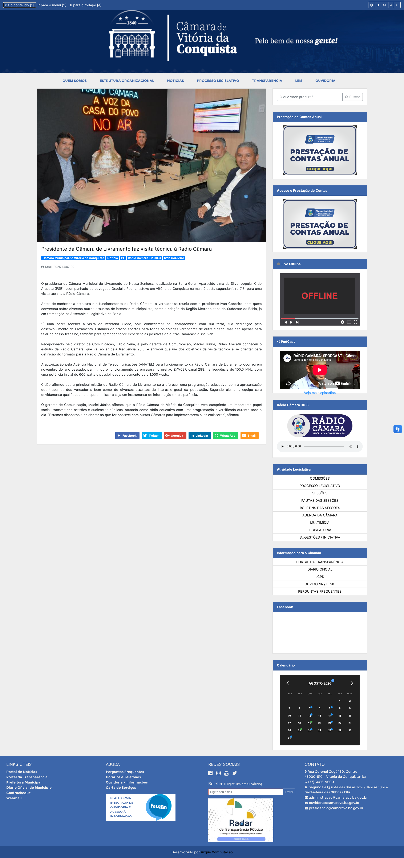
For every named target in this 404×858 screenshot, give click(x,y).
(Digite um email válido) (243, 784)
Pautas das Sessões (319, 500)
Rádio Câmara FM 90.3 (144, 258)
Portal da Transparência (320, 562)
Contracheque (18, 793)
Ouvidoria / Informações (127, 782)
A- (397, 5)
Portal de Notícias (21, 772)
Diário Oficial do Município (29, 788)
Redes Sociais (224, 764)
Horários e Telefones (123, 777)
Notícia (112, 258)
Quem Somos (74, 81)
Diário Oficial (319, 569)
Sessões (319, 493)
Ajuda (113, 764)
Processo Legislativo (218, 81)
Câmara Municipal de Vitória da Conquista (73, 258)
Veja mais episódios (320, 393)
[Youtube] (227, 773)
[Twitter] (234, 773)
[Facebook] (211, 773)
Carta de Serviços (121, 788)
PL (123, 258)
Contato (315, 764)
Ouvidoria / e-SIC (319, 584)
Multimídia (320, 522)
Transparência (267, 81)
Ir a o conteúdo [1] (19, 5)
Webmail (14, 798)
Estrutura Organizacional (127, 81)
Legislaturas (319, 530)
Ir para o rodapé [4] (86, 5)
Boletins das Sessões (320, 508)
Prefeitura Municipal (23, 782)
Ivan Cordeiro (174, 258)
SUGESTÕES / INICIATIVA (320, 537)
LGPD (319, 577)
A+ (385, 5)
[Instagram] (219, 773)
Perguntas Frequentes (320, 591)
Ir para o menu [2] (53, 5)
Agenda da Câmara (320, 515)
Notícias (175, 81)
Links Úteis (19, 764)
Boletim (215, 783)
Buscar (354, 97)
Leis (298, 81)
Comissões (320, 478)
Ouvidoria (325, 81)
